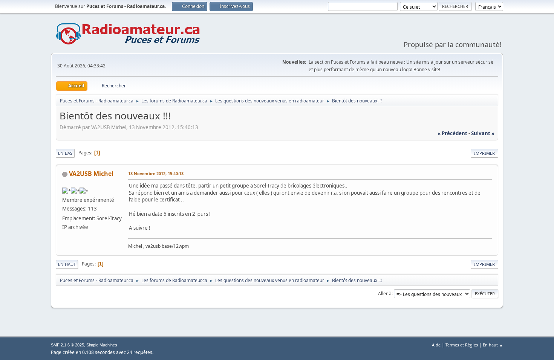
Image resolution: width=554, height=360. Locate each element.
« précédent (452, 133)
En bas (65, 153)
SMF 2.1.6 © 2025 (67, 345)
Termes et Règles (461, 345)
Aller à (385, 293)
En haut (67, 264)
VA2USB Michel (91, 173)
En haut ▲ (493, 345)
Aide (436, 345)
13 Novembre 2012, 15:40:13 (156, 173)
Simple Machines (101, 345)
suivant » (482, 133)
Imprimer (484, 153)
